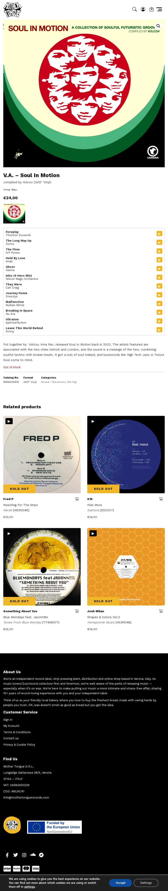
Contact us (11, 738)
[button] (158, 26)
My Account (11, 725)
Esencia (93, 510)
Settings (146, 883)
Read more (78, 498)
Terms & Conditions (17, 732)
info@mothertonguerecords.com (26, 797)
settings (29, 887)
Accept (120, 883)
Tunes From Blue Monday (22, 622)
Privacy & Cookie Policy (19, 744)
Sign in (7, 719)
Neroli (8, 510)
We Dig (71, 382)
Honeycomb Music (101, 622)
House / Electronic (53, 382)
